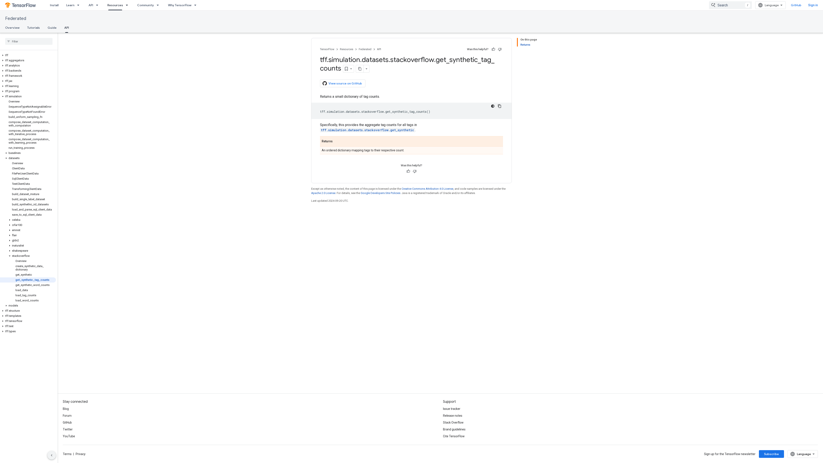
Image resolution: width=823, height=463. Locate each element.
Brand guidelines (454, 429)
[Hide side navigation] (51, 455)
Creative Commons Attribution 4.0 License (427, 188)
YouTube (69, 436)
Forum (67, 415)
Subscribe (771, 454)
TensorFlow (327, 49)
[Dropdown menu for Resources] (128, 5)
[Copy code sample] (499, 106)
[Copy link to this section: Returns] (337, 141)
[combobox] (730, 5)
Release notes (452, 415)
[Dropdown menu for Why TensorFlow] (196, 5)
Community (145, 5)
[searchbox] (29, 41)
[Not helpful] (500, 49)
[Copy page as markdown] (360, 68)
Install (54, 5)
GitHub (796, 5)
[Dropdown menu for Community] (159, 5)
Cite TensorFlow (454, 436)
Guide (52, 28)
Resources (115, 5)
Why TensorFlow (179, 5)
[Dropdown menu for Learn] (79, 5)
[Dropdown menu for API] (98, 5)
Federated (15, 18)
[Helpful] (493, 49)
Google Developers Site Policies (380, 193)
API (91, 5)
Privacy (81, 454)
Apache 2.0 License (323, 193)
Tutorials (33, 28)
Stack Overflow (453, 422)
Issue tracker (451, 408)
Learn (70, 5)
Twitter (68, 429)
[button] (28, 55)
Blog (66, 408)
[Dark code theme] (492, 106)
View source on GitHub (345, 83)
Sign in (813, 5)
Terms (67, 454)
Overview (12, 28)
